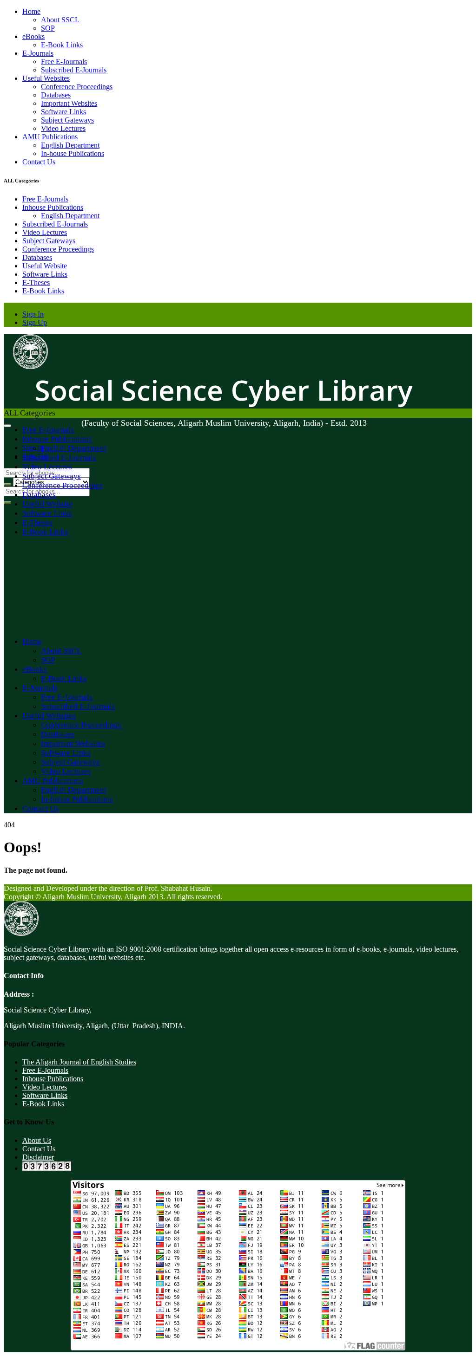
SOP (48, 28)
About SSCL (60, 20)
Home (31, 11)
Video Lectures (63, 128)
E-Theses (36, 282)
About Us (36, 1140)
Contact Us (38, 162)
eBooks (33, 36)
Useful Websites (46, 78)
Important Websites (69, 103)
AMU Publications (50, 137)
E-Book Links (62, 45)
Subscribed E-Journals (73, 70)
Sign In (33, 314)
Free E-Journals (64, 61)
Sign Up (34, 322)
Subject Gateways (67, 120)
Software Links (63, 112)
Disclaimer (38, 1157)
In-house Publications (72, 153)
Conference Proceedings (76, 87)
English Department (70, 145)
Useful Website (44, 266)
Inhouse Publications (52, 207)
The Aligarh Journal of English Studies (79, 1062)
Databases (56, 95)
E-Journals (37, 53)
